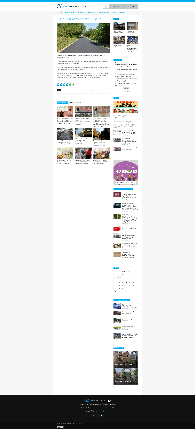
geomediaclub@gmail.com (102, 411)
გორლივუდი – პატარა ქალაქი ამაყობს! (131, 32)
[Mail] (134, 1)
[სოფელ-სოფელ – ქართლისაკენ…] (125, 359)
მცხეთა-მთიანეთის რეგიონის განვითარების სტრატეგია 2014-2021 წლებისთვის (130, 335)
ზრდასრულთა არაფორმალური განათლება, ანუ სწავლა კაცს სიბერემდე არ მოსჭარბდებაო (132, 48)
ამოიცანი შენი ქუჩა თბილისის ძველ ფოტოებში (130, 148)
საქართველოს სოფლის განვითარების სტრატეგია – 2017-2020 (129, 328)
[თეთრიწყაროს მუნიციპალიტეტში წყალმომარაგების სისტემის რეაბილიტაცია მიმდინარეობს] (83, 153)
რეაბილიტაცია (76, 90)
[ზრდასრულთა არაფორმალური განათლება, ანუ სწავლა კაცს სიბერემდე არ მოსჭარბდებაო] (132, 40)
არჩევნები (121, 12)
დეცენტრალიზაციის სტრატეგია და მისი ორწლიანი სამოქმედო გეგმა (130, 305)
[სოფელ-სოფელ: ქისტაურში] (125, 376)
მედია (114, 12)
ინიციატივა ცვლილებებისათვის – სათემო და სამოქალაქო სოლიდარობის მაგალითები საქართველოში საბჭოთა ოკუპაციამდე (129, 218)
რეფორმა (80, 12)
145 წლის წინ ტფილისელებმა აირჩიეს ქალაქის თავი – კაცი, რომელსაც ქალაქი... (128, 236)
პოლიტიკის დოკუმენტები (121, 300)
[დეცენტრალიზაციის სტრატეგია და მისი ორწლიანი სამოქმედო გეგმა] (117, 306)
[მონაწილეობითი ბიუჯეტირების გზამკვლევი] (117, 228)
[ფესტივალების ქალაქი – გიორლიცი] (119, 40)
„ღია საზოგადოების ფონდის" (94, 404)
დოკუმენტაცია (91, 12)
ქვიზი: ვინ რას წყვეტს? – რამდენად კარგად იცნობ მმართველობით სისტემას (129, 132)
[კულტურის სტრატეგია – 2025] (117, 320)
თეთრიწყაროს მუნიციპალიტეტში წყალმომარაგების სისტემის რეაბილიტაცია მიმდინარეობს (82, 162)
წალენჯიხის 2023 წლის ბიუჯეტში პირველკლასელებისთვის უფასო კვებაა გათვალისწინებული (100, 162)
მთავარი (60, 12)
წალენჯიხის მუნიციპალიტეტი (94, 90)
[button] (130, 1)
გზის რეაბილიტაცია (68, 90)
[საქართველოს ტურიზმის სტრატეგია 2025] (117, 313)
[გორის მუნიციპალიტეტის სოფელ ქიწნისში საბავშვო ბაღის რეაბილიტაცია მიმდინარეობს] (65, 153)
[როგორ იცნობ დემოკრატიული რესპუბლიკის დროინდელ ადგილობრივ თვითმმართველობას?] (117, 140)
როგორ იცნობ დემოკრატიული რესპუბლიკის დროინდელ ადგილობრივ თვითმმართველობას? (130, 141)
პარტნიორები (86, 1)
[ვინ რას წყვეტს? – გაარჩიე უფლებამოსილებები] (125, 107)
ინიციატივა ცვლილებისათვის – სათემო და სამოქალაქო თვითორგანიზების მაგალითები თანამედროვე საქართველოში (130, 196)
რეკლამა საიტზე (96, 1)
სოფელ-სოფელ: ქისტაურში (123, 381)
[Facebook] (132, 1)
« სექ (114, 291)
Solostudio (79, 423)
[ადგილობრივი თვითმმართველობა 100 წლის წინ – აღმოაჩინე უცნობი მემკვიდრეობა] (117, 254)
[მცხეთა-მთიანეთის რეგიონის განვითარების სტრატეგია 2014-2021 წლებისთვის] (117, 336)
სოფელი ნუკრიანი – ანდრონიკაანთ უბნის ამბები (118, 33)
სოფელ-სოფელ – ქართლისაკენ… (125, 364)
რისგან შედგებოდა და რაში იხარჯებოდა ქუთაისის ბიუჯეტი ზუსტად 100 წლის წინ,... (129, 246)
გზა (62, 90)
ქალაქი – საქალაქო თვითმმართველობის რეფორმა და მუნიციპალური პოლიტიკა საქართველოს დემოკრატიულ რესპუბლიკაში (130, 207)
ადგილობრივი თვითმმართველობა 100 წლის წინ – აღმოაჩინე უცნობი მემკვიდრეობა (128, 255)
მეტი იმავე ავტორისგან (76, 102)
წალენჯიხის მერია (84, 90)
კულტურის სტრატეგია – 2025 (129, 319)
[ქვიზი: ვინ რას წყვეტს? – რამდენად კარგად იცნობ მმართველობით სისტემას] (117, 132)
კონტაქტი (104, 1)
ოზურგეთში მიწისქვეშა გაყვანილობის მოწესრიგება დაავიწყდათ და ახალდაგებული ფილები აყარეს (65, 142)
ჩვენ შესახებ (77, 1)
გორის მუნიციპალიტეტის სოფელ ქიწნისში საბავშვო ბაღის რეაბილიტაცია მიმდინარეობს (64, 162)
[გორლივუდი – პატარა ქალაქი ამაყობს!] (132, 26)
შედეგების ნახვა (126, 91)
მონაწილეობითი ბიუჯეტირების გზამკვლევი (129, 227)
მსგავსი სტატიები (63, 102)
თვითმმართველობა (70, 12)
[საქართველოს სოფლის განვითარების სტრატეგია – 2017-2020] (117, 328)
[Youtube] (137, 1)
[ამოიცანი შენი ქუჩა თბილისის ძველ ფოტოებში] (117, 149)
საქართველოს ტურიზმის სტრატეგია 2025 (128, 312)
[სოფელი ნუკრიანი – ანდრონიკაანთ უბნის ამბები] (119, 26)
